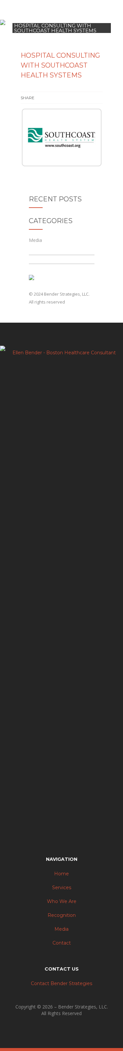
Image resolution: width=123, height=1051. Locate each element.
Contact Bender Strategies (61, 983)
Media (35, 240)
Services (61, 887)
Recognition (62, 915)
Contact (61, 943)
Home (61, 874)
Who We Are (61, 901)
